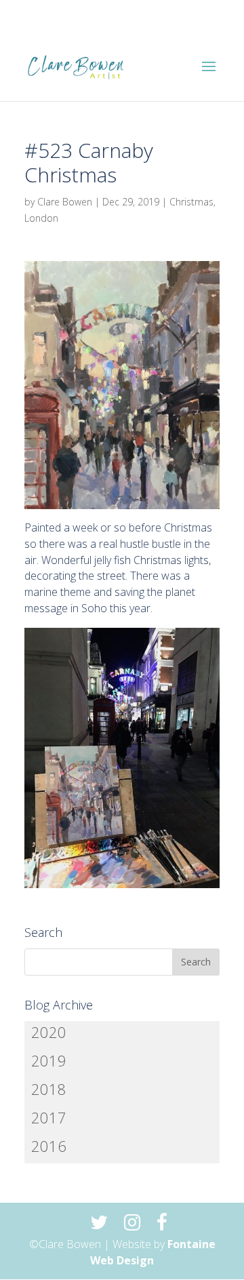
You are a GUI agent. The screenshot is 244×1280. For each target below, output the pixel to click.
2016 (48, 1146)
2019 (48, 1060)
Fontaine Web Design (153, 1252)
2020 (48, 1032)
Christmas (191, 201)
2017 (48, 1117)
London (41, 218)
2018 (48, 1089)
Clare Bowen (64, 201)
